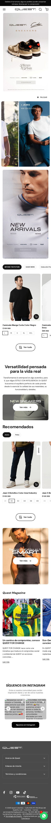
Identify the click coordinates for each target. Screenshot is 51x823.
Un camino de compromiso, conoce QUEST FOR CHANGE (21, 642)
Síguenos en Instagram (25, 725)
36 (31, 501)
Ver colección (17, 108)
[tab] (12, 267)
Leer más (6, 662)
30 (12, 501)
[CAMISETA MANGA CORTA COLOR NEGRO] (21, 297)
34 (25, 501)
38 (37, 501)
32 (18, 501)
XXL (30, 333)
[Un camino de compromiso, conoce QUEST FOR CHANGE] (21, 617)
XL (24, 333)
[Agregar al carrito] (36, 316)
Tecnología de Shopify (13, 816)
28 (5, 501)
